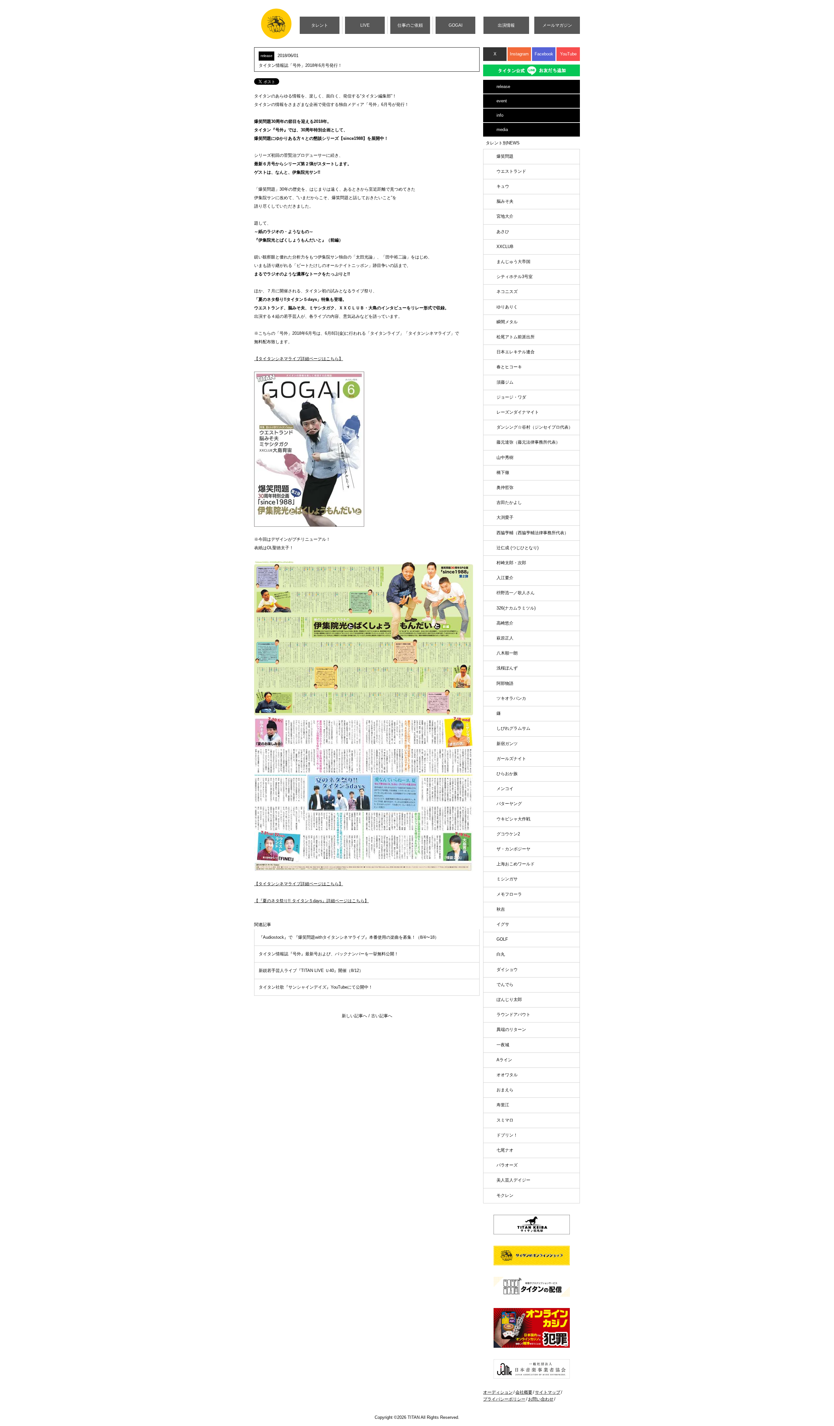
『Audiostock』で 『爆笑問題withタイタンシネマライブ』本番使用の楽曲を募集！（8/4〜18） (349, 937)
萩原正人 (504, 638)
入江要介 (504, 577)
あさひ (502, 231)
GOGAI (456, 25)
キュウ (502, 186)
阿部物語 (504, 683)
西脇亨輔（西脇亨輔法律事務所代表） (532, 532)
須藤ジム (504, 382)
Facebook (544, 53)
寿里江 (502, 1104)
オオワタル (507, 1074)
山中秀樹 (504, 457)
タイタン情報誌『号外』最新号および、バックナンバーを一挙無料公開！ (328, 953)
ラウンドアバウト (513, 1014)
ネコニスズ (507, 291)
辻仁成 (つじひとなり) (517, 547)
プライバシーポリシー (504, 1399)
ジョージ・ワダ (511, 397)
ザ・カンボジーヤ (513, 848)
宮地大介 (504, 216)
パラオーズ (507, 1165)
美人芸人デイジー (513, 1180)
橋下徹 (502, 472)
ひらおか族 (507, 773)
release (503, 86)
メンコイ (504, 788)
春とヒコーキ (509, 366)
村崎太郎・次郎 (511, 562)
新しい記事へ (354, 1015)
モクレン (504, 1195)
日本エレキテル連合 (515, 351)
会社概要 (523, 1392)
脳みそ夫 (504, 201)
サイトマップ (547, 1392)
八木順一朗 (507, 653)
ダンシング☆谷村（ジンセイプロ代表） (534, 427)
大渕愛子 (504, 517)
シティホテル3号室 (514, 276)
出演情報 (506, 25)
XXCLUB (504, 246)
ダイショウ (507, 969)
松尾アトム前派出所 (515, 336)
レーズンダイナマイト (517, 412)
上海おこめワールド (515, 863)
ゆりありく (507, 306)
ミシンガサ (507, 878)
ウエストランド (511, 171)
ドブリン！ (507, 1135)
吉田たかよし (509, 502)
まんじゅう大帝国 (513, 261)
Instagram (519, 53)
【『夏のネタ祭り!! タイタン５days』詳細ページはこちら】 (311, 900)
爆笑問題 (504, 156)
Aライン (504, 1059)
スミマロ (504, 1120)
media (502, 129)
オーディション (498, 1392)
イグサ (502, 924)
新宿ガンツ (507, 743)
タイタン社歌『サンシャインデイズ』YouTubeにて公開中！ (316, 987)
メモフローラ (509, 894)
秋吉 (500, 909)
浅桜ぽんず (507, 668)
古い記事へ (381, 1015)
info (499, 115)
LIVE (365, 25)
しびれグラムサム (513, 728)
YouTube (568, 53)
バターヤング (509, 803)
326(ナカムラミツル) (516, 608)
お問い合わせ (541, 1399)
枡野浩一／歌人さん (515, 592)
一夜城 (502, 1044)
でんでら (504, 984)
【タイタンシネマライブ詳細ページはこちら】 (298, 358)
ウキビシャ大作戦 (513, 818)
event (501, 100)
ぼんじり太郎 (509, 999)
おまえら (504, 1089)
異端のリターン (511, 1029)
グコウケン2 (508, 833)
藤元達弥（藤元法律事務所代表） (528, 442)
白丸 (500, 954)
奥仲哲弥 (504, 487)
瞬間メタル (507, 321)
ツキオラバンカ (511, 698)
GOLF (502, 939)
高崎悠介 (504, 623)
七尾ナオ (504, 1150)
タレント (319, 25)
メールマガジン (557, 25)
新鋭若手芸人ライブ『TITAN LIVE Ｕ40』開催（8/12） (311, 970)
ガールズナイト (511, 758)
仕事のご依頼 (410, 25)
